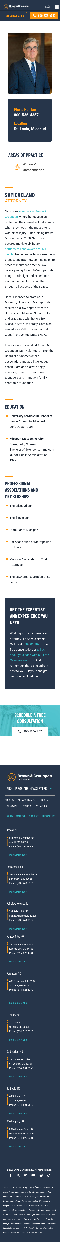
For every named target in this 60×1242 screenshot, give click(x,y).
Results (44, 799)
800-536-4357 (26, 115)
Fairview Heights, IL (17, 903)
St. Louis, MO (13, 1088)
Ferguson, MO (14, 973)
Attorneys (12, 806)
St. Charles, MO (15, 1051)
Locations (27, 806)
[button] (56, 6)
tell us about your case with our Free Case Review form (29, 655)
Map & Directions (18, 854)
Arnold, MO (12, 830)
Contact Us (41, 806)
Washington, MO (15, 1121)
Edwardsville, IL (15, 867)
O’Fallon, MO (13, 1015)
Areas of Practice (27, 799)
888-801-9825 (32, 644)
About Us (9, 799)
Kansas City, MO (15, 936)
